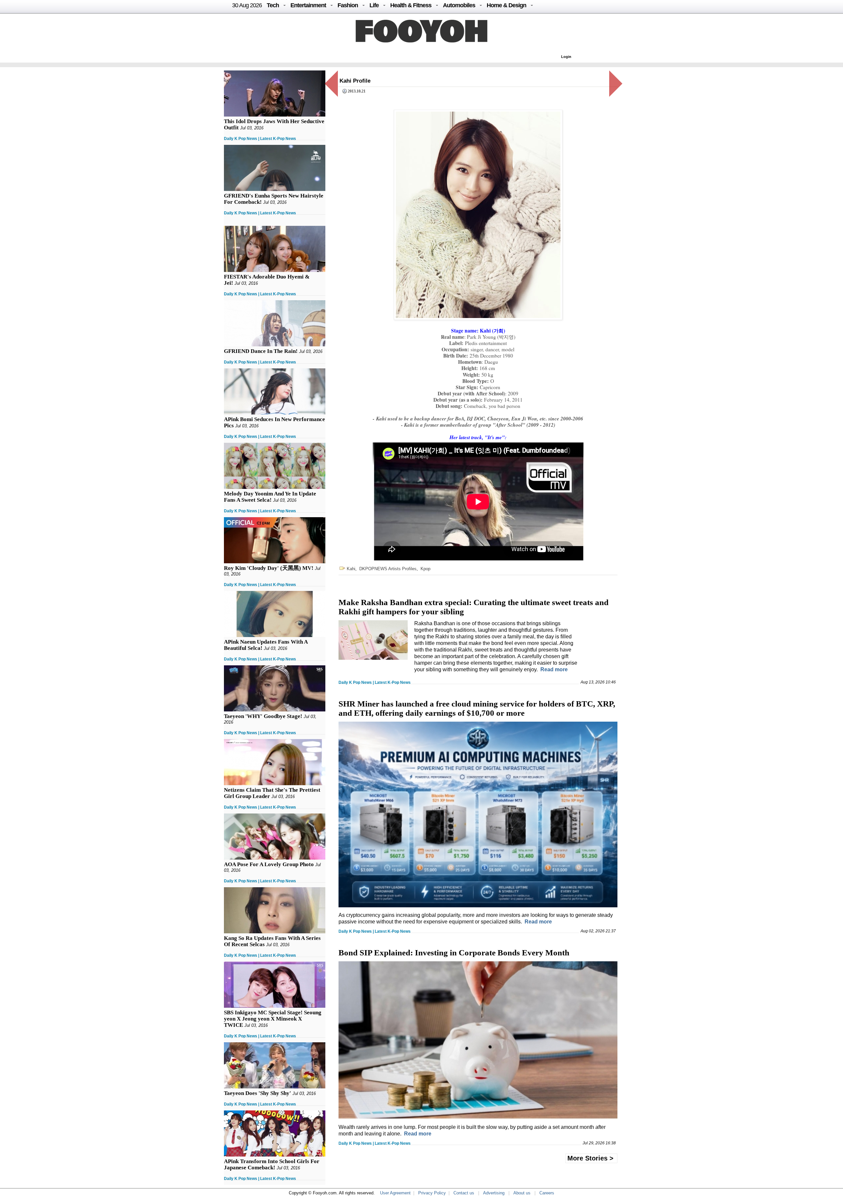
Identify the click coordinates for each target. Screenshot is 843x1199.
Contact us (463, 1192)
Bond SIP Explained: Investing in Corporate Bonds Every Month (454, 952)
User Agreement (395, 1192)
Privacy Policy (432, 1192)
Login (566, 57)
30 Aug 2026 (247, 5)
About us (521, 1192)
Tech (273, 5)
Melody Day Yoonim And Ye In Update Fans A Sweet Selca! (270, 497)
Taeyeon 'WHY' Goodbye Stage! (263, 716)
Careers (546, 1192)
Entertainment (308, 5)
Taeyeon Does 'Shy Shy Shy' (257, 1093)
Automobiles (459, 5)
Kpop (425, 568)
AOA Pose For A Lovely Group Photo (269, 864)
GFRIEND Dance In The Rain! (261, 351)
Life (374, 5)
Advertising (493, 1192)
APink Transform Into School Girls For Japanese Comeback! (271, 1164)
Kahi (351, 568)
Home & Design (506, 5)
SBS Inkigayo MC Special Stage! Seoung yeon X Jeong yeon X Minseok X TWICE (272, 1018)
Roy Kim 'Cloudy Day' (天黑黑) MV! (268, 568)
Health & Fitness (410, 5)
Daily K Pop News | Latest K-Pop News (260, 138)
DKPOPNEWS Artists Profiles (388, 568)
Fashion (348, 5)
